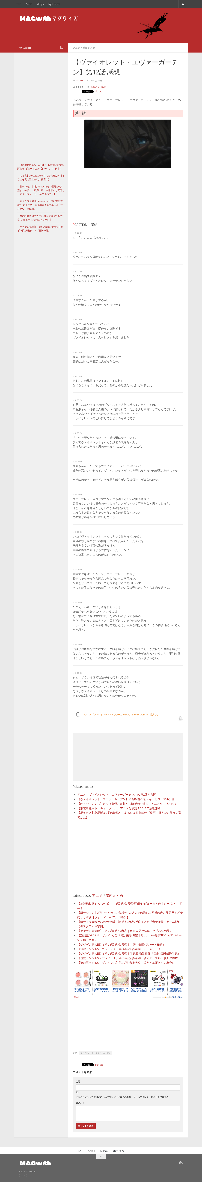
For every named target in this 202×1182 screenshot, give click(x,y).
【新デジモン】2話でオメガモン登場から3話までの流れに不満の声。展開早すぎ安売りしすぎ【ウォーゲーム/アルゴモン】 (41, 190)
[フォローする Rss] (61, 48)
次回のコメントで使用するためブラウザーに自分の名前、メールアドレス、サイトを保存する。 (123, 1097)
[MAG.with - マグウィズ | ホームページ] (49, 18)
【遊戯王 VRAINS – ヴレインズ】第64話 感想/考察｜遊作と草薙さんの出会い (126, 963)
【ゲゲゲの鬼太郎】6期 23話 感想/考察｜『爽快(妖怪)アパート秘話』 (121, 944)
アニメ (76, 48)
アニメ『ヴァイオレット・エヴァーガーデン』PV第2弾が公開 (116, 794)
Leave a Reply (98, 86)
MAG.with (80, 80)
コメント (80, 1102)
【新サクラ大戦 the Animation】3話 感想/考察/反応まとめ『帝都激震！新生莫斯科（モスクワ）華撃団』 (40, 205)
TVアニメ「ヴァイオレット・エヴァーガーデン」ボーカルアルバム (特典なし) (121, 714)
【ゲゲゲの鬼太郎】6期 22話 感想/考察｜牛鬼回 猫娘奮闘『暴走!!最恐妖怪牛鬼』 (128, 953)
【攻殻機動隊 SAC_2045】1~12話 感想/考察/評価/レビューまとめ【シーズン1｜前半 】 (40, 166)
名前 (78, 1081)
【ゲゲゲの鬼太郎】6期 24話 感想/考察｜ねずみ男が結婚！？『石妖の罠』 (124, 931)
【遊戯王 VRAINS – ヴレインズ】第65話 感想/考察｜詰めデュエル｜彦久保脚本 (127, 958)
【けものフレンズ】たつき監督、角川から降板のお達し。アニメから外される (127, 804)
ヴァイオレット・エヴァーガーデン (95, 1052)
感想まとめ (89, 48)
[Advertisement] (100, 194)
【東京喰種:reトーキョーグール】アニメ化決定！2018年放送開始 (118, 808)
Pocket (99, 91)
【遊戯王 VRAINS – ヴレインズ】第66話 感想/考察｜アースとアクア (120, 949)
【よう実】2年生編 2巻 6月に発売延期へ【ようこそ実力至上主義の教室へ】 (41, 177)
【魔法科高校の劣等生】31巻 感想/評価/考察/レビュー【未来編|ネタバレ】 (39, 217)
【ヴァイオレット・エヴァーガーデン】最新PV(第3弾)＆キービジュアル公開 (126, 799)
